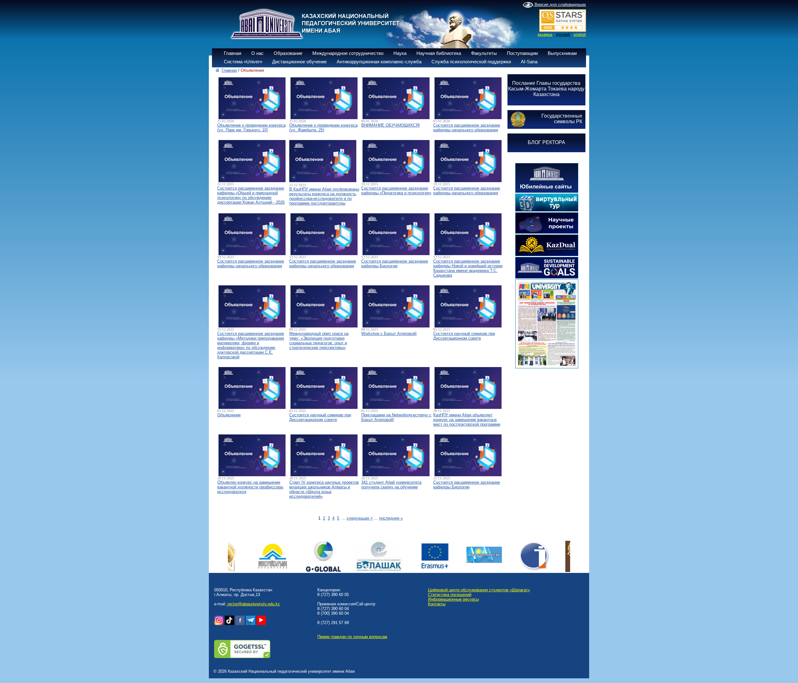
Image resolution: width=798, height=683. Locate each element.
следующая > (360, 518)
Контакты (436, 604)
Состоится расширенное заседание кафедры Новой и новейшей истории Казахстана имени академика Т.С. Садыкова (467, 268)
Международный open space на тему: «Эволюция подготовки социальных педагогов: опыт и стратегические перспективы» (319, 340)
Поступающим (522, 53)
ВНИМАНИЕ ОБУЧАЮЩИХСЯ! (390, 125)
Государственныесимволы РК (561, 118)
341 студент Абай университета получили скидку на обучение (391, 484)
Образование (288, 53)
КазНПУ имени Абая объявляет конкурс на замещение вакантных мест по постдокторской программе (466, 420)
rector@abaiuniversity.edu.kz (253, 604)
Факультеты (484, 53)
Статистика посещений (449, 594)
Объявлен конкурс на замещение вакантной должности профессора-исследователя (250, 487)
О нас (257, 53)
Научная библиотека (438, 53)
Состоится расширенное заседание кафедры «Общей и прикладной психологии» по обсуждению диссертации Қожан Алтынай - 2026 (251, 195)
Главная (232, 53)
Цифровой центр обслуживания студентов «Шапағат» (479, 590)
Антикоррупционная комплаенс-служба (379, 61)
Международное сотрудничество (347, 53)
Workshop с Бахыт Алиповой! (389, 333)
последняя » (391, 518)
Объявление (229, 415)
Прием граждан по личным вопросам (352, 636)
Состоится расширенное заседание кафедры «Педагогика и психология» (396, 190)
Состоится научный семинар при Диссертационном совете (464, 336)
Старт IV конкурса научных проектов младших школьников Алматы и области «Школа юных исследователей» (324, 489)
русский (563, 34)
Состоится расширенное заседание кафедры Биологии (394, 263)
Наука (399, 53)
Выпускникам (562, 53)
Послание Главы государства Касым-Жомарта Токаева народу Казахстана (546, 88)
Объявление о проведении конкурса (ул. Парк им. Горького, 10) (251, 127)
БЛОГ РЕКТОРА (546, 142)
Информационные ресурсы (453, 599)
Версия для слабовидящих (559, 4)
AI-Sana (529, 61)
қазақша (545, 34)
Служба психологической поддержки (471, 61)
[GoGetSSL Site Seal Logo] (242, 656)
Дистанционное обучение (299, 61)
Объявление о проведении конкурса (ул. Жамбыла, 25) (323, 127)
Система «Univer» (243, 61)
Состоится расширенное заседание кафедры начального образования (466, 127)
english (580, 34)
